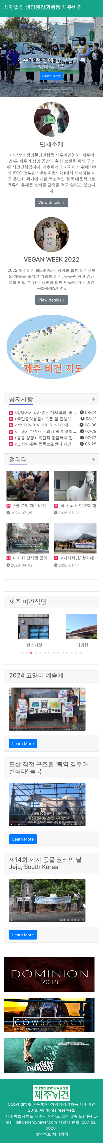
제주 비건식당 (27, 601)
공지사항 (21, 399)
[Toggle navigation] (11, 17)
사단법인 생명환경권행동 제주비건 (43, 7)
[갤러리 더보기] (93, 459)
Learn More (23, 743)
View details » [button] (51, 202)
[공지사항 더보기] (93, 399)
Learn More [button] (51, 76)
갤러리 (18, 459)
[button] (8, 57)
